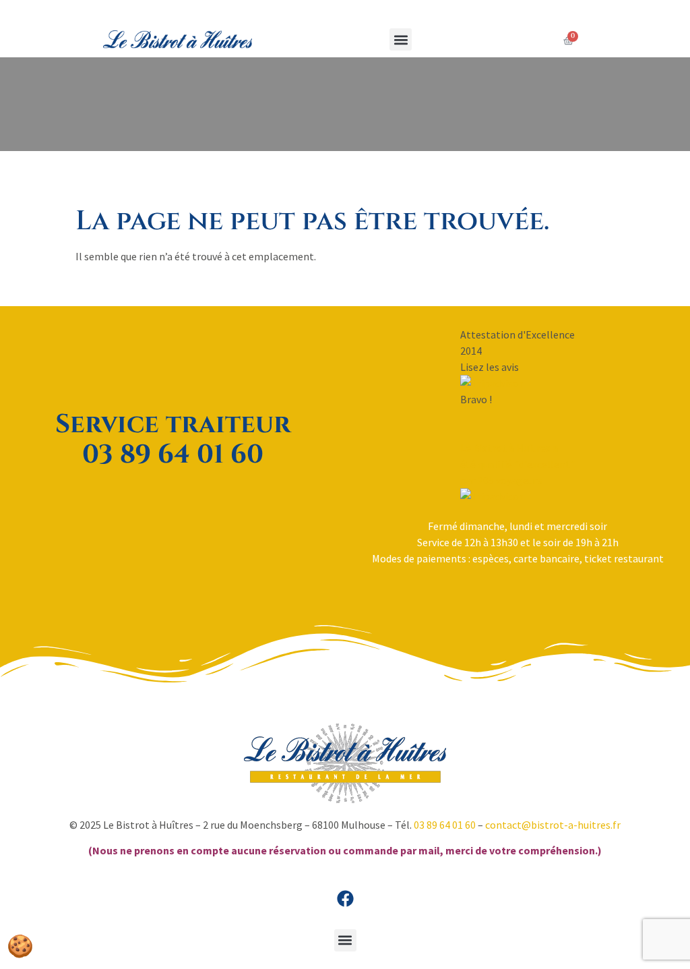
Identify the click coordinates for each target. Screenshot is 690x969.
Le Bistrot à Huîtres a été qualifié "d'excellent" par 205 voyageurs (517, 464)
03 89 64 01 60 (445, 824)
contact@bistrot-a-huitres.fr (553, 824)
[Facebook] (345, 899)
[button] (400, 39)
